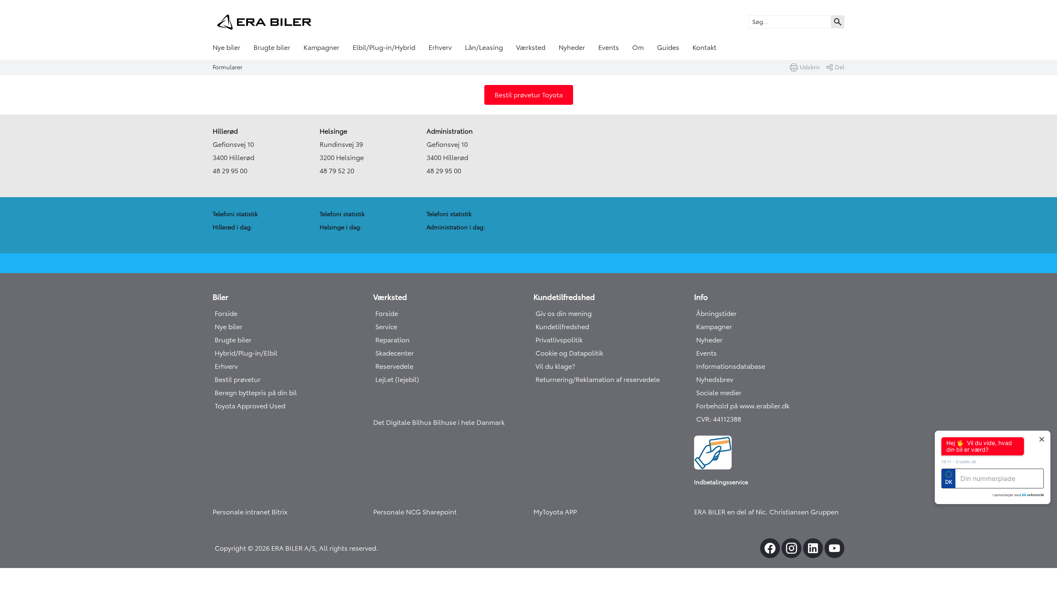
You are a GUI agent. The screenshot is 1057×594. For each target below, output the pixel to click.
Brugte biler (272, 47)
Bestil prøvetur (238, 379)
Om (638, 47)
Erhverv (440, 47)
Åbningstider (716, 313)
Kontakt (704, 47)
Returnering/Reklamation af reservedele (598, 379)
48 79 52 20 (337, 171)
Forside (226, 313)
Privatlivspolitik (559, 340)
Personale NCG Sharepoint (415, 512)
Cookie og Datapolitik (569, 353)
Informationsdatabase (730, 366)
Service (386, 327)
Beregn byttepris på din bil (256, 393)
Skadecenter (394, 353)
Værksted (530, 47)
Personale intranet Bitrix (250, 512)
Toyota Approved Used (250, 406)
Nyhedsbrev (714, 379)
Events (608, 47)
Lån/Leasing (484, 47)
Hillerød (225, 131)
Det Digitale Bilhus (403, 422)
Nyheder (572, 47)
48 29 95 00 (230, 171)
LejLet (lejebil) (397, 379)
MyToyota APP (555, 512)
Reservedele (394, 366)
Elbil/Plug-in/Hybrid (384, 47)
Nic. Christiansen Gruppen (797, 512)
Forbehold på (717, 406)
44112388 (727, 419)
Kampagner (321, 47)
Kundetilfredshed (562, 327)
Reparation (392, 340)
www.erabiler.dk (764, 406)
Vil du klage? (555, 366)
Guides (668, 47)
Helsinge (333, 131)
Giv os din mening (564, 313)
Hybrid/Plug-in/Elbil (246, 353)
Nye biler (226, 47)
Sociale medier (719, 393)
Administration (450, 131)
